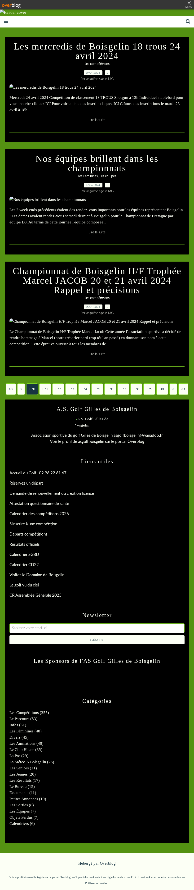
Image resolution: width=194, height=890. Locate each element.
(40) (26, 743)
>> (183, 389)
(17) (24, 780)
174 (84, 389)
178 (136, 389)
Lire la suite (97, 120)
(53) (23, 719)
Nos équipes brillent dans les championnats (97, 163)
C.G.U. (135, 877)
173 (71, 389)
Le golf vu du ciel (24, 585)
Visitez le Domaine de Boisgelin (36, 575)
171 (45, 389)
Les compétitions (97, 64)
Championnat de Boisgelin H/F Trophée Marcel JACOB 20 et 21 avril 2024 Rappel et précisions (97, 280)
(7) (22, 811)
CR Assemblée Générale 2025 (35, 595)
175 (97, 389)
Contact (97, 877)
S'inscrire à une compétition (33, 524)
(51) (17, 725)
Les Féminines (88, 176)
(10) (27, 799)
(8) (21, 805)
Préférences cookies (96, 883)
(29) (18, 756)
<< (11, 389)
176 (110, 389)
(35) (25, 749)
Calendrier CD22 (24, 565)
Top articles (81, 877)
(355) (29, 712)
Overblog (108, 863)
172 (58, 389)
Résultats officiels (24, 544)
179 (149, 389)
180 (162, 389)
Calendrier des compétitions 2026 (39, 514)
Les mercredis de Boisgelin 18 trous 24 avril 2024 (97, 51)
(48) (25, 731)
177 (123, 389)
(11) (22, 792)
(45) (19, 737)
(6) (22, 823)
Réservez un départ (26, 483)
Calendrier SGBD (24, 555)
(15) (22, 786)
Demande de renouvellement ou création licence (51, 493)
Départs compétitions (28, 534)
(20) (22, 774)
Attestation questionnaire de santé (39, 504)
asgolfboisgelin (91, 442)
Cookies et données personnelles (162, 877)
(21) (23, 768)
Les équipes (108, 176)
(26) (31, 762)
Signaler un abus (116, 877)
